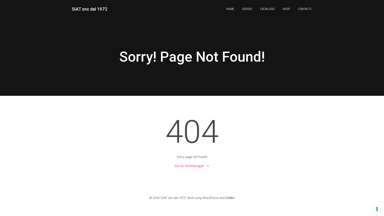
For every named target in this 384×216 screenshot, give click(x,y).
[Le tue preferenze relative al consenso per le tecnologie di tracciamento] (377, 209)
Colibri (229, 198)
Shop (286, 9)
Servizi (247, 9)
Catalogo (267, 9)
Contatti (304, 9)
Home (230, 9)
